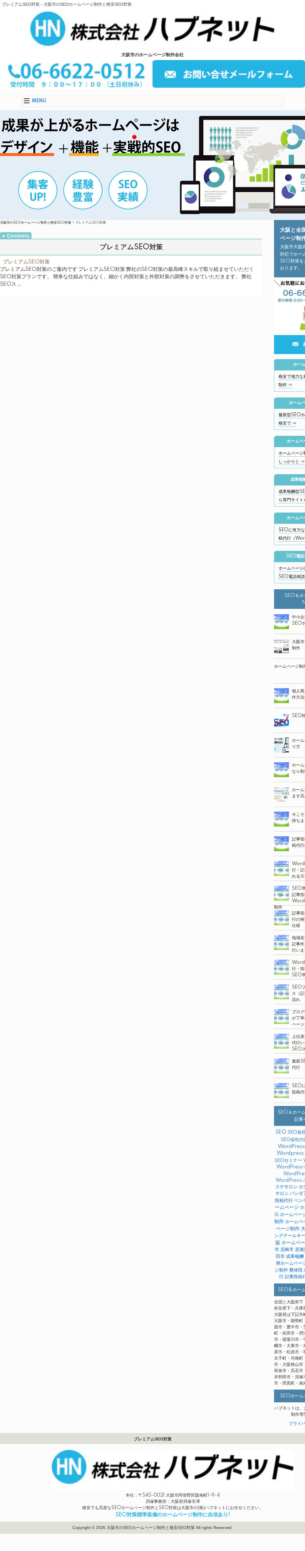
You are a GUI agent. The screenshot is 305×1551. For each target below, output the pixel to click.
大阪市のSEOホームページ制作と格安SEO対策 (35, 222)
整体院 (296, 1270)
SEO (281, 1132)
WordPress (291, 1146)
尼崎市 (287, 1249)
